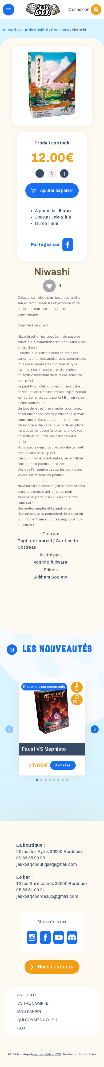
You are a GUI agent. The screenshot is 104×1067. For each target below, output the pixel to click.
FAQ (21, 1028)
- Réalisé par (79, 1054)
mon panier (29, 1012)
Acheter (63, 765)
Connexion (79, 9)
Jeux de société (33, 30)
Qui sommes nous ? (37, 1020)
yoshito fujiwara (50, 562)
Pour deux (60, 30)
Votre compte (33, 1003)
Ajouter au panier (56, 190)
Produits (27, 995)
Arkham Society (50, 577)
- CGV (57, 1054)
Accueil (9, 30)
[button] (95, 729)
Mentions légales (42, 1054)
